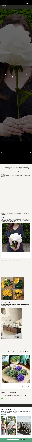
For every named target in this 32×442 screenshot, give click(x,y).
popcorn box (13, 304)
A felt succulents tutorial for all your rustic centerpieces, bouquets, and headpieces (12, 385)
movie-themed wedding (7, 304)
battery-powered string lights (22, 304)
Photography (3, 435)
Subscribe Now (22, 439)
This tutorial (27, 351)
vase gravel (8, 213)
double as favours (12, 221)
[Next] (29, 426)
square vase (3, 213)
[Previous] (2, 426)
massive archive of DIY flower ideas (15, 391)
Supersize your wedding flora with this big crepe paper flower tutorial (10, 253)
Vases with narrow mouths (4, 175)
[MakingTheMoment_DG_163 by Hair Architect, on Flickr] (5, 302)
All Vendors (3, 414)
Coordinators (19, 435)
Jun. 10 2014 (2, 401)
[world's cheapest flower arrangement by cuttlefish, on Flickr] (6, 200)
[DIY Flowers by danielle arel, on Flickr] (3, 174)
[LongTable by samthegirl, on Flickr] (3, 217)
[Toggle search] (26, 3)
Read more (12, 256)
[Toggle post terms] (30, 152)
